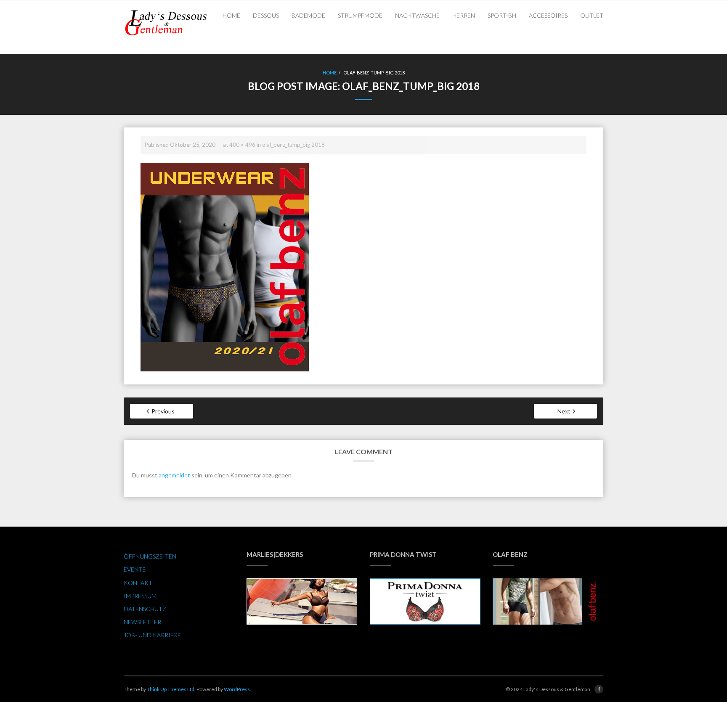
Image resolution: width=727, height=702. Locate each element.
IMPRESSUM (140, 595)
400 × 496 (242, 144)
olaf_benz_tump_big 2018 (293, 144)
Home (330, 72)
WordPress (237, 689)
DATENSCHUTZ (145, 608)
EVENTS (134, 569)
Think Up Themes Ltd (170, 689)
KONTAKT (138, 582)
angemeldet (174, 475)
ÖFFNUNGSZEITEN (150, 556)
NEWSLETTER (142, 621)
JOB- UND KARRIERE (152, 634)
